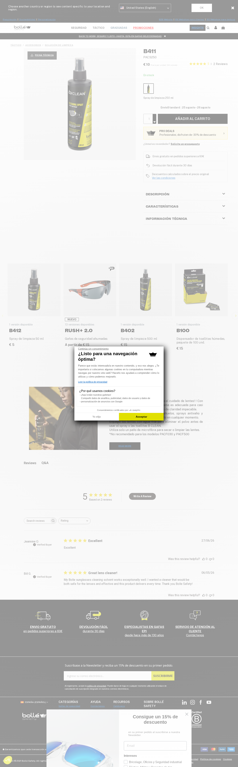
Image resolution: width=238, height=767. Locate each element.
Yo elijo (96, 416)
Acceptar (141, 416)
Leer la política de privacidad (92, 382)
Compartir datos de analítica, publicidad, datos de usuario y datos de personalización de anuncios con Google (115, 400)
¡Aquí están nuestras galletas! (96, 395)
